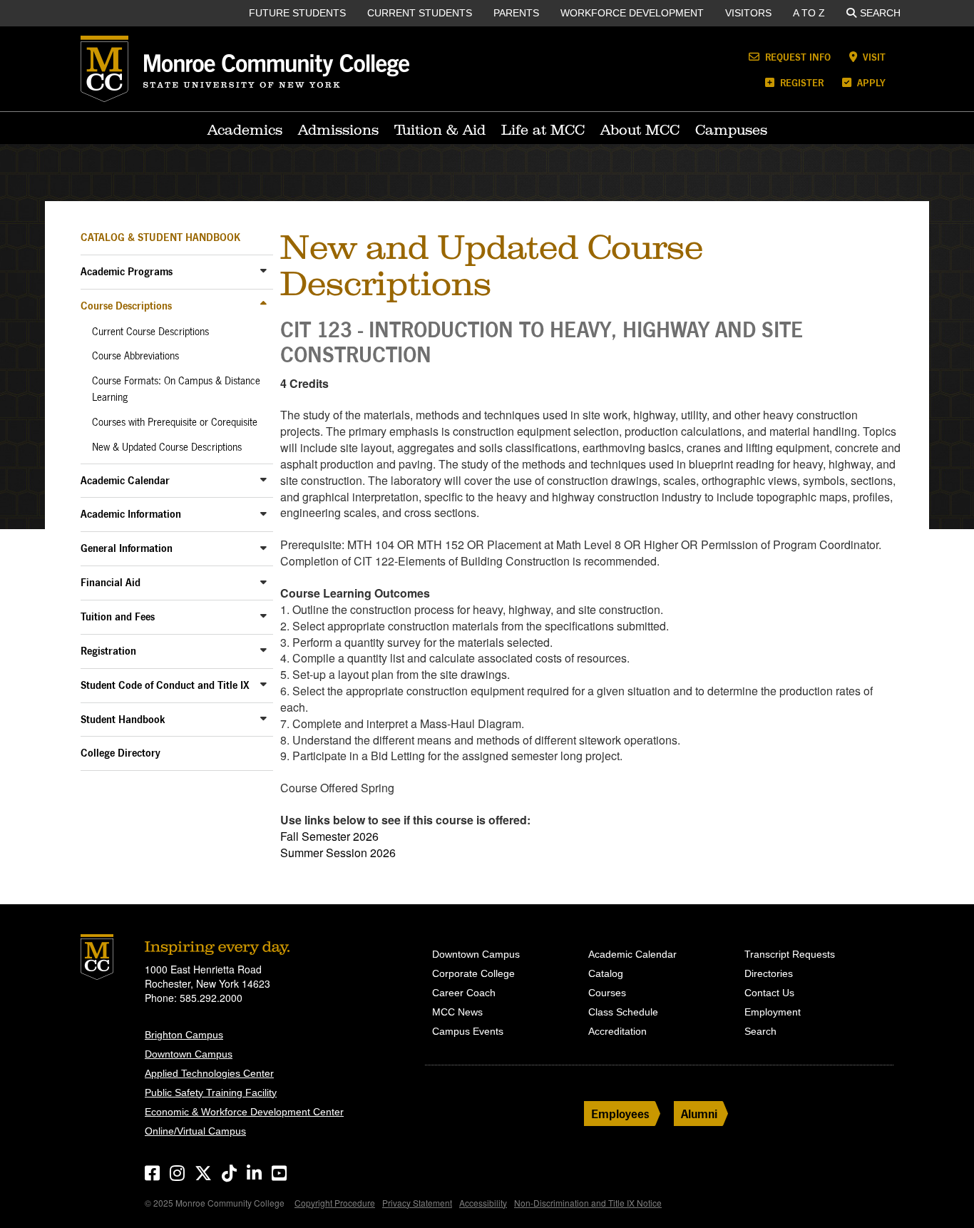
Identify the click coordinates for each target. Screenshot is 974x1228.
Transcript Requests (789, 954)
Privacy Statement (417, 1203)
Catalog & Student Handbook (160, 237)
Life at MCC (543, 129)
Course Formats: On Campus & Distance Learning (176, 389)
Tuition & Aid (440, 129)
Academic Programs (127, 271)
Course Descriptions (126, 305)
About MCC (640, 129)
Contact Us (769, 992)
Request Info (796, 57)
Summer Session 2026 (338, 852)
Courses (607, 992)
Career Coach (464, 992)
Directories (768, 973)
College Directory (120, 752)
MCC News (457, 1012)
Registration (108, 651)
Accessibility (483, 1203)
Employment (772, 1012)
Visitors (748, 13)
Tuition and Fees (118, 616)
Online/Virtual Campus (195, 1131)
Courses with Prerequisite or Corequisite (174, 422)
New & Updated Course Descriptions (167, 447)
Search (880, 13)
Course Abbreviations (135, 355)
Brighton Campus (184, 1034)
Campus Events (467, 1031)
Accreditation (617, 1031)
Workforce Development (632, 13)
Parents (516, 13)
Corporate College (473, 973)
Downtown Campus (188, 1054)
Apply (870, 82)
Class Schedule (623, 1012)
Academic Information (131, 514)
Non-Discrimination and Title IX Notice (588, 1203)
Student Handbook (123, 719)
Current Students (419, 13)
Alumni (699, 1113)
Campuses (731, 129)
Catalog (605, 973)
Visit (873, 57)
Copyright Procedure (334, 1203)
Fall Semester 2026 (329, 836)
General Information (127, 548)
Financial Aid (110, 582)
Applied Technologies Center (209, 1073)
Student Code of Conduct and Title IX (165, 685)
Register (800, 82)
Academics (244, 129)
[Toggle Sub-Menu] (263, 270)
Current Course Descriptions (150, 331)
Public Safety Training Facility (211, 1092)
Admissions (338, 129)
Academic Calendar (125, 480)
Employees (620, 1113)
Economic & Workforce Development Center (244, 1111)
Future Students (297, 13)
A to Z (809, 13)
